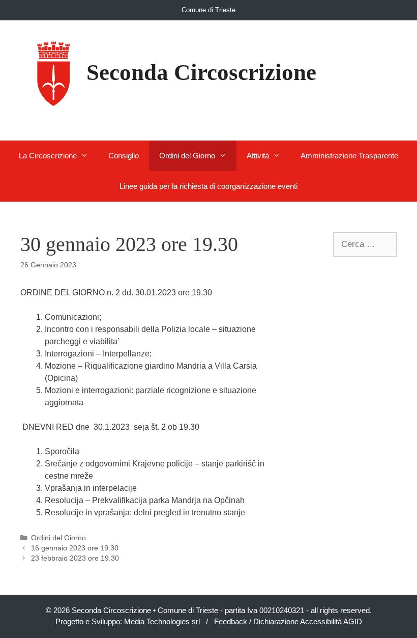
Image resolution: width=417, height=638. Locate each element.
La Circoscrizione (48, 155)
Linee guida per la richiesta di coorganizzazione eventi (208, 186)
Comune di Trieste (208, 10)
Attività (258, 155)
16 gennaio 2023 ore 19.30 (74, 548)
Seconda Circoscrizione (201, 72)
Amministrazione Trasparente (349, 155)
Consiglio (123, 155)
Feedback (230, 621)
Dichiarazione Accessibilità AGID (307, 621)
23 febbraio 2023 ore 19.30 (75, 558)
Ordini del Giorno (187, 155)
